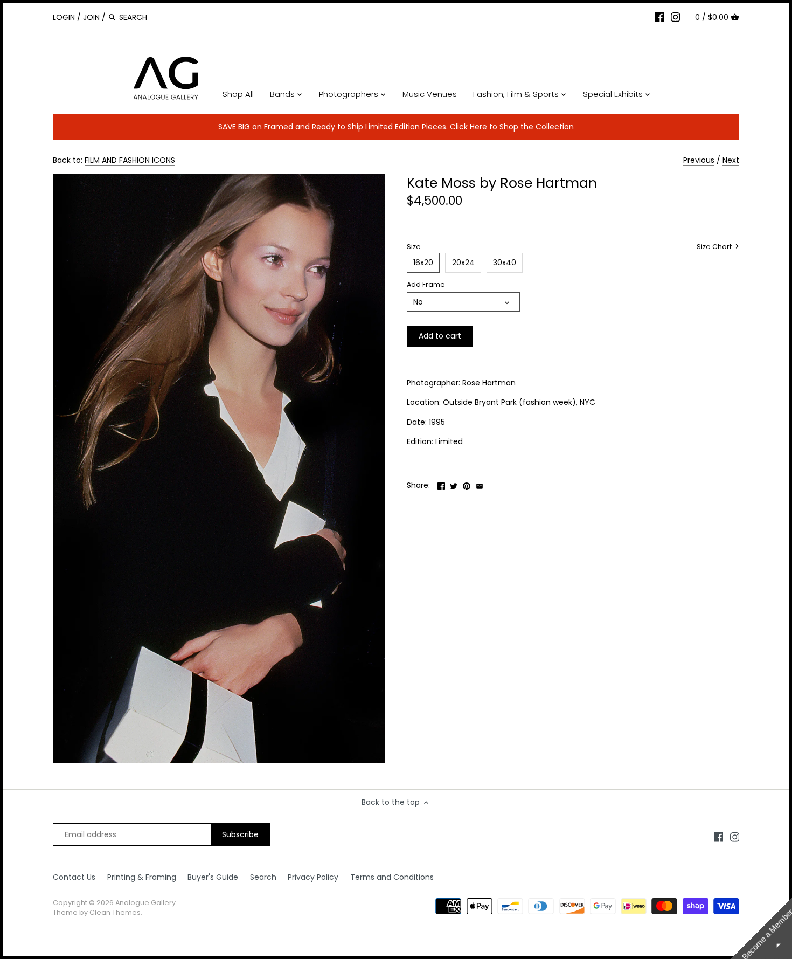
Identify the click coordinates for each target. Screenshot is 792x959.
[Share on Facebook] (441, 484)
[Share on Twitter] (453, 484)
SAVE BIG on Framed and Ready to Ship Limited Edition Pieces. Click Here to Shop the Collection (396, 126)
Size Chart (715, 247)
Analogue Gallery (145, 902)
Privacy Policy (313, 877)
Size (414, 247)
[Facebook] (659, 16)
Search (263, 877)
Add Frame (426, 284)
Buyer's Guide (212, 877)
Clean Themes (115, 912)
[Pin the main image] (466, 484)
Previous (698, 160)
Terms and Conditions (392, 877)
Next (730, 160)
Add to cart (440, 335)
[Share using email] (479, 484)
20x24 (463, 262)
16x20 (423, 262)
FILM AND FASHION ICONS (130, 160)
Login (64, 17)
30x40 (504, 262)
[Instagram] (675, 16)
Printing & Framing (141, 877)
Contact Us (74, 877)
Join (91, 17)
